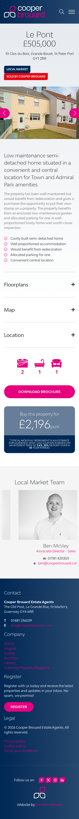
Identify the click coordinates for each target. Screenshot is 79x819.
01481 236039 (21, 620)
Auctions (11, 658)
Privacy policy (15, 741)
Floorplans (16, 284)
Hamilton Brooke (49, 805)
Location (14, 335)
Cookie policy (14, 746)
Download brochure (39, 392)
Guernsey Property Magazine (26, 668)
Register (19, 707)
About (9, 643)
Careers (10, 663)
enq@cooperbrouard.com (31, 625)
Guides (9, 653)
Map (9, 310)
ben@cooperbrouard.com (47, 563)
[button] (74, 113)
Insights (10, 648)
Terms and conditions (21, 751)
